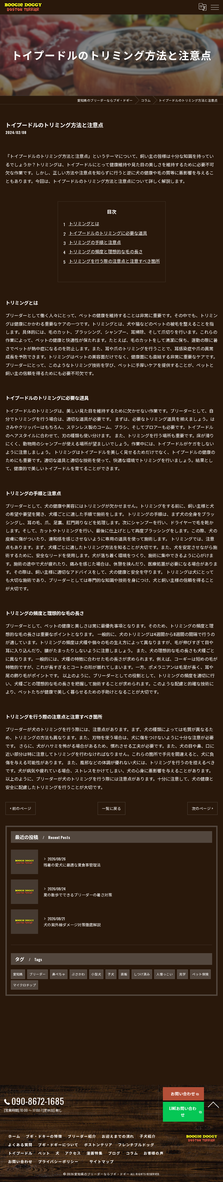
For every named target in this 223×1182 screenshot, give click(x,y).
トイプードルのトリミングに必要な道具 (108, 233)
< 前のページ (20, 808)
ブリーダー (37, 974)
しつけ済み (142, 974)
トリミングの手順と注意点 (95, 242)
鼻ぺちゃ (58, 974)
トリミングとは (84, 223)
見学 (182, 974)
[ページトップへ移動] (213, 1104)
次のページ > (202, 808)
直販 (124, 974)
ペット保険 (200, 974)
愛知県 (18, 974)
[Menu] (214, 7)
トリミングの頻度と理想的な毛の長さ (106, 251)
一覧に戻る (111, 808)
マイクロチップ (24, 985)
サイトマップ (101, 1161)
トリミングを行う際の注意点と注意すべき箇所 (114, 261)
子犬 (111, 974)
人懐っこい (164, 974)
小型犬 (96, 974)
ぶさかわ (78, 974)
